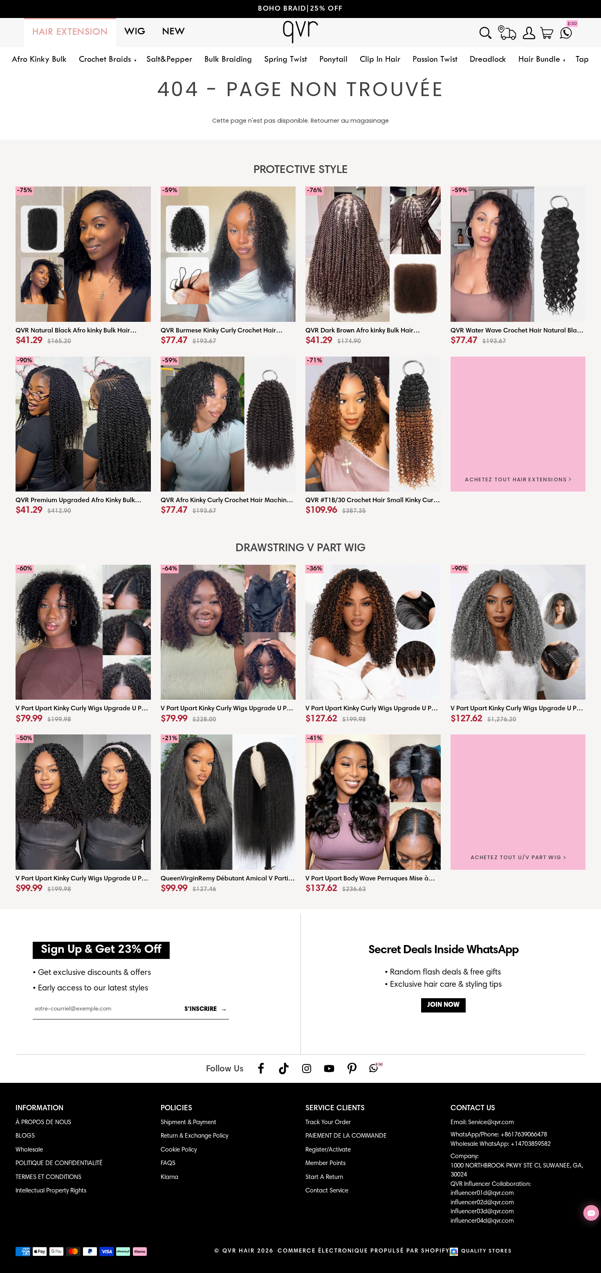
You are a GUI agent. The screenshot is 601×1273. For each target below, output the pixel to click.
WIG (135, 32)
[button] (106, 60)
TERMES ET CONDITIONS (48, 1177)
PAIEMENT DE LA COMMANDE (346, 1136)
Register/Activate (328, 1150)
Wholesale (29, 1150)
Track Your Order (328, 1123)
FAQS (168, 1164)
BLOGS (25, 1136)
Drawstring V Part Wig (300, 548)
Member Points (325, 1164)
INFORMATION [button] (39, 1108)
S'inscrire (205, 1009)
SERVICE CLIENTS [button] (335, 1108)
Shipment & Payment (188, 1123)
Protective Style (300, 170)
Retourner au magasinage (350, 121)
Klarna (169, 1177)
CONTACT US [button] (473, 1108)
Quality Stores (486, 1251)
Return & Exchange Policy (194, 1136)
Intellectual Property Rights (51, 1191)
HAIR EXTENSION (70, 32)
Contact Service (326, 1191)
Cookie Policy (179, 1150)
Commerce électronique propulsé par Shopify (364, 1251)
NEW (173, 32)
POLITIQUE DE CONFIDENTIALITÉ (59, 1164)
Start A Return (324, 1177)
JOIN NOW (443, 1005)
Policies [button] (176, 1108)
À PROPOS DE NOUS (43, 1123)
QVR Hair (238, 1251)
